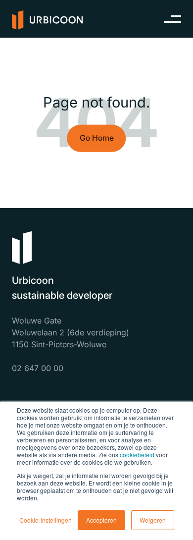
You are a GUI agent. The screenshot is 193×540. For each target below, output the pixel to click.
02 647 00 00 (37, 368)
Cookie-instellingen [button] (45, 520)
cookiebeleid (137, 454)
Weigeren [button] (153, 520)
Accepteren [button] (101, 520)
